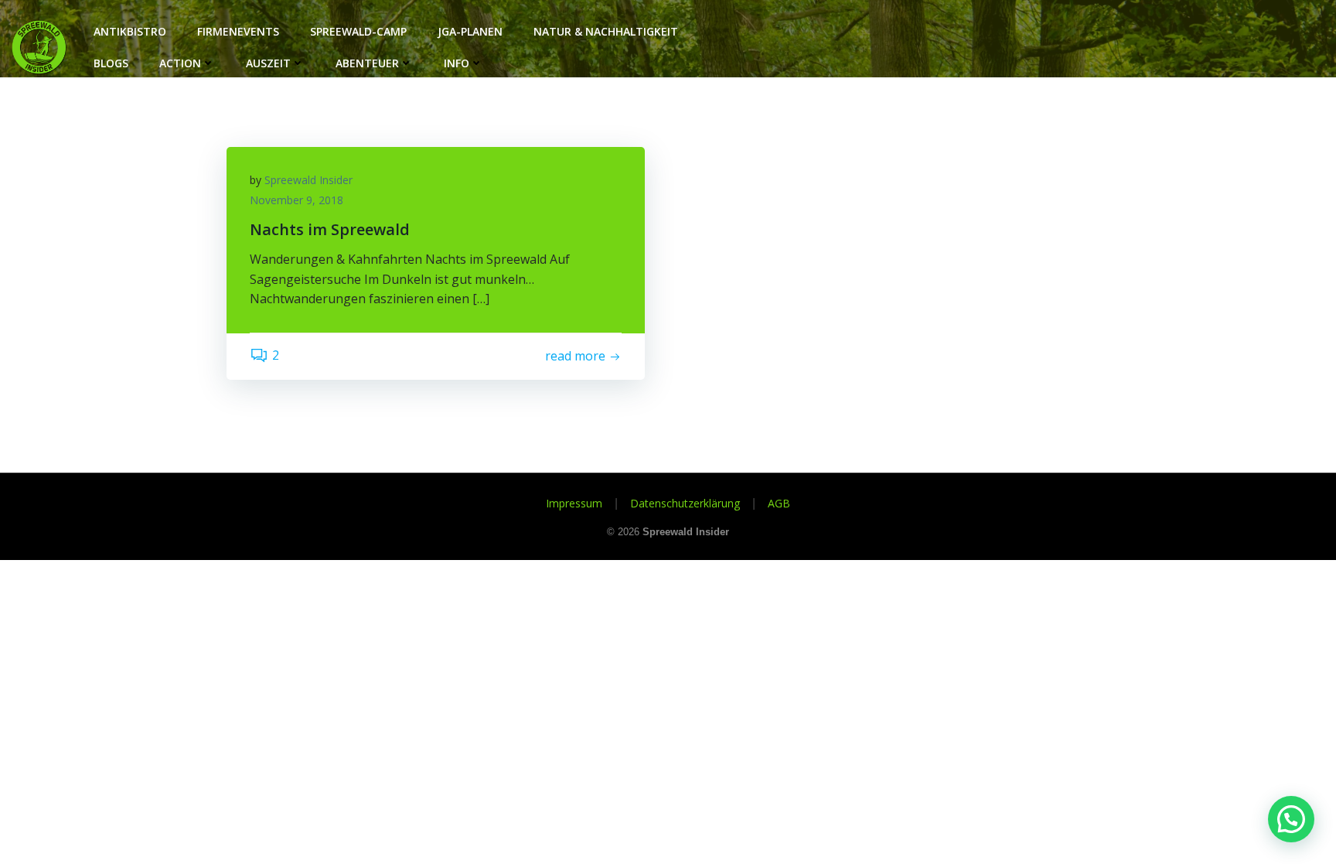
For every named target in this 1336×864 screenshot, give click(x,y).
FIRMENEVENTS (238, 31)
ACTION (180, 63)
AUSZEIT (268, 63)
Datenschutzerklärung (685, 503)
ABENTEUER (367, 63)
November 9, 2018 (296, 200)
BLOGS (111, 63)
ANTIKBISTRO (130, 31)
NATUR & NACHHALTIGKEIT (605, 31)
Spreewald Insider (308, 179)
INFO (456, 63)
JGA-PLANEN (470, 31)
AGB (779, 503)
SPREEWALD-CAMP (358, 31)
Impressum (574, 503)
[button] (1291, 819)
